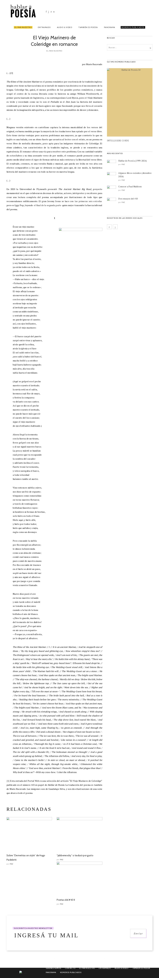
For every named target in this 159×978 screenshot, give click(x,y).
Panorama (109, 27)
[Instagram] (48, 11)
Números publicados (70, 972)
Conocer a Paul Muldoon (130, 186)
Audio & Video (64, 27)
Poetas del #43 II (66, 899)
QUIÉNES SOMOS (53, 968)
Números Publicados (132, 27)
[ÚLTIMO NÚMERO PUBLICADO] (129, 102)
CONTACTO (70, 968)
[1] (12, 72)
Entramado (44, 27)
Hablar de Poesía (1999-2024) (132, 160)
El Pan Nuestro (23, 27)
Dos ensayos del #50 (128, 198)
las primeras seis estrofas (88, 201)
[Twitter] (51, 11)
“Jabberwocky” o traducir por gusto (75, 855)
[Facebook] (46, 11)
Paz (11, 864)
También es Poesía (88, 27)
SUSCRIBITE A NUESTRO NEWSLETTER (33, 928)
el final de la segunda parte (47, 205)
